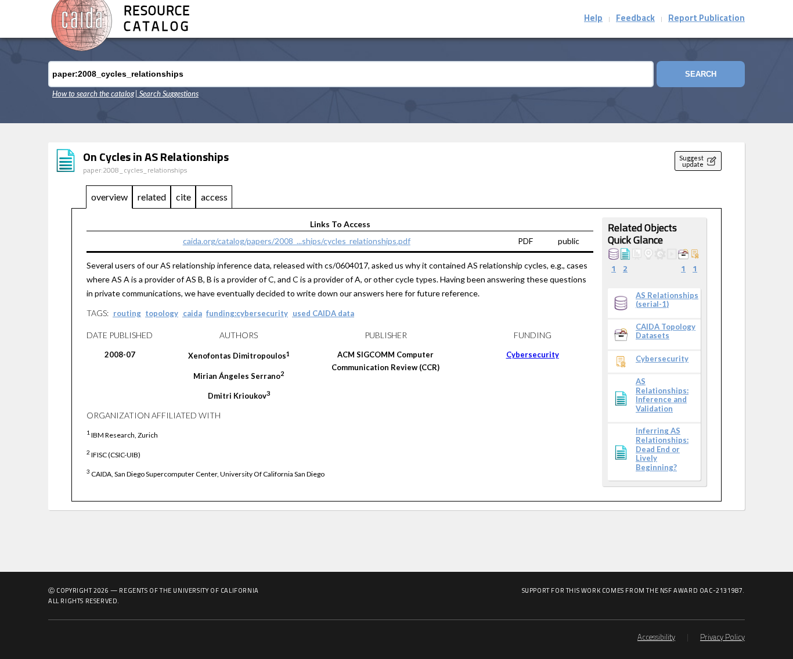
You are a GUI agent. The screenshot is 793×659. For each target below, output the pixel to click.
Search (700, 74)
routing (127, 313)
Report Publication (706, 19)
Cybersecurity (532, 354)
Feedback (635, 19)
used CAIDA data (323, 313)
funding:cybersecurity (247, 313)
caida (192, 313)
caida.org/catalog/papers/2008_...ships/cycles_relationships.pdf (296, 241)
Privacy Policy (722, 638)
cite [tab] (183, 196)
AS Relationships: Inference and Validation (662, 395)
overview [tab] (109, 196)
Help (593, 19)
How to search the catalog (93, 93)
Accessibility (656, 638)
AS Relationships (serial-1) (667, 300)
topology (161, 313)
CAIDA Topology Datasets (665, 332)
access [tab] (214, 196)
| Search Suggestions (167, 93)
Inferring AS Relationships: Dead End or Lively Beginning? (662, 449)
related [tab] (152, 196)
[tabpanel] (396, 355)
